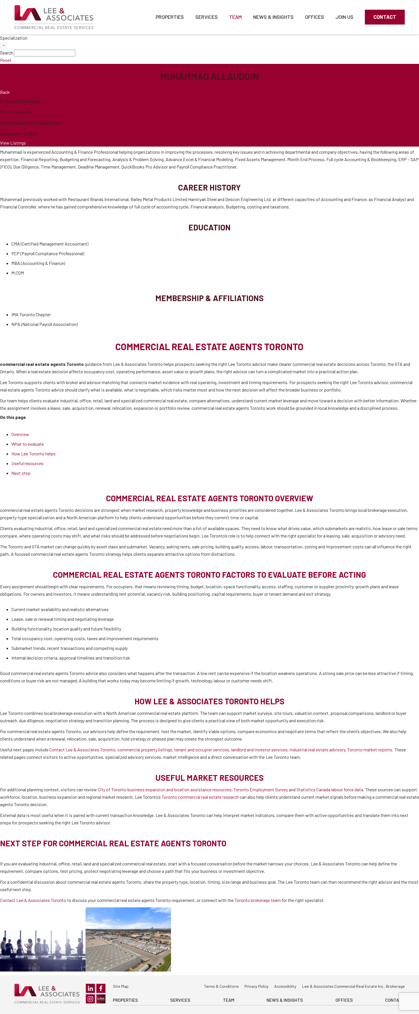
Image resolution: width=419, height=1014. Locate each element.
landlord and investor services (259, 749)
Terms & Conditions (221, 986)
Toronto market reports (369, 749)
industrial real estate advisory (317, 749)
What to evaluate (27, 444)
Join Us (344, 17)
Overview (20, 434)
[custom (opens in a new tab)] (100, 998)
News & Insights (273, 17)
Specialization (13, 37)
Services (206, 17)
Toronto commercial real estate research (200, 797)
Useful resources (27, 463)
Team (235, 17)
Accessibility (285, 986)
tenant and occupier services (201, 749)
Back (5, 92)
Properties (170, 17)
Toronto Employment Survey (260, 789)
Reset (5, 60)
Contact (384, 17)
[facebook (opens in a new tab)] (100, 988)
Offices (314, 17)
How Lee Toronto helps (33, 453)
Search (6, 52)
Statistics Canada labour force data (329, 789)
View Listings (13, 142)
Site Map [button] (121, 986)
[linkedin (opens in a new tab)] (90, 988)
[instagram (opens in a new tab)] (90, 998)
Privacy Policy (257, 986)
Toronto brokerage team (258, 900)
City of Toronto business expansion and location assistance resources (164, 789)
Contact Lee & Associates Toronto (82, 749)
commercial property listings (144, 749)
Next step (20, 473)
